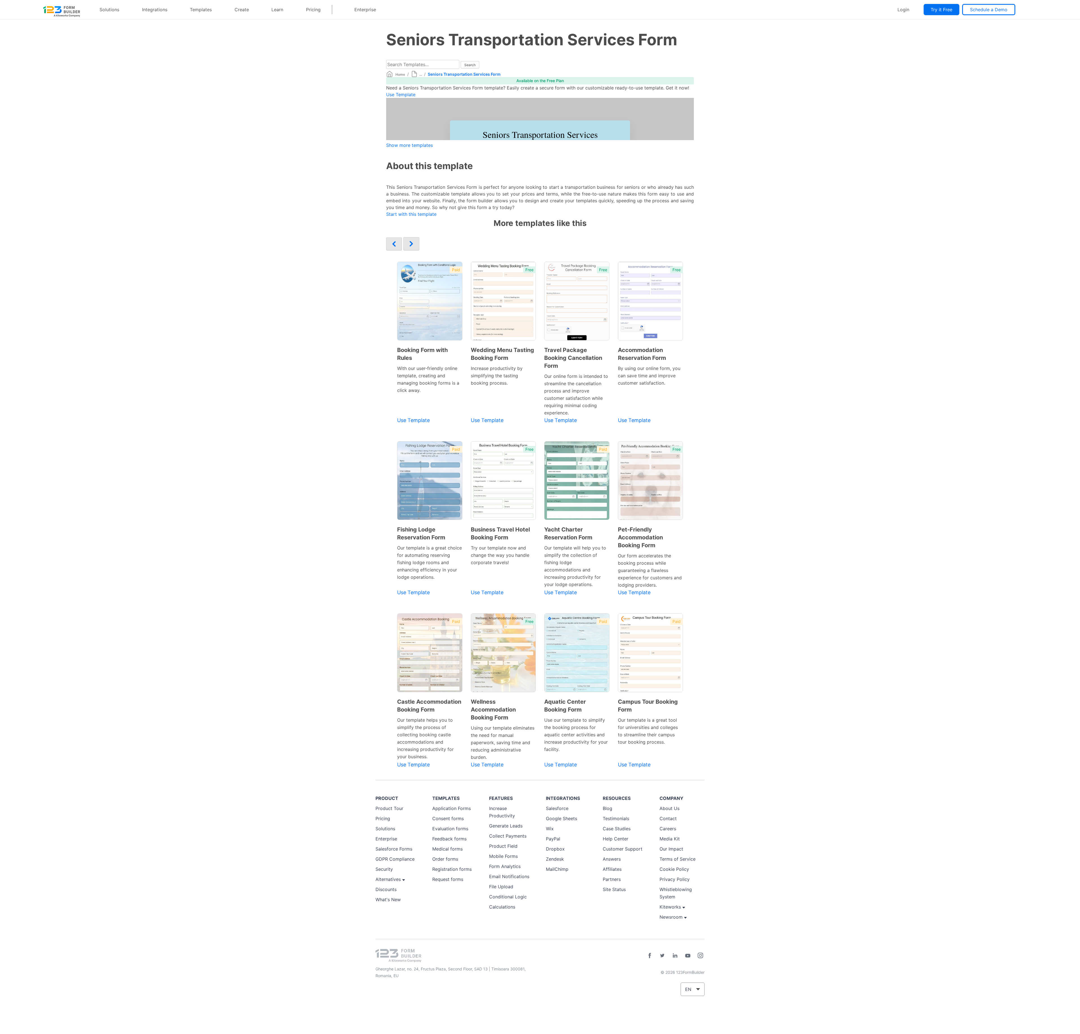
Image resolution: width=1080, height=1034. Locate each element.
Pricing (313, 9)
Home (400, 74)
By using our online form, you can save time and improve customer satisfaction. (649, 375)
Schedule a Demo (988, 9)
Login (903, 9)
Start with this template (411, 214)
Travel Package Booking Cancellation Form (573, 358)
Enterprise (365, 9)
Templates (201, 9)
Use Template (400, 94)
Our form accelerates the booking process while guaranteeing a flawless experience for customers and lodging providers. (650, 570)
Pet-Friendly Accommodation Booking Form (640, 537)
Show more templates (409, 145)
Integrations (154, 9)
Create (242, 9)
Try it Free (941, 9)
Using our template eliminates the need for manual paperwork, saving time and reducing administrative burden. (502, 742)
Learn (277, 9)
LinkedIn (675, 955)
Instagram (700, 955)
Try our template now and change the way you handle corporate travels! (500, 555)
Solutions (109, 9)
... (420, 74)
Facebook (649, 955)
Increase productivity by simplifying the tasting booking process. (497, 375)
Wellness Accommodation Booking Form (493, 709)
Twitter (662, 955)
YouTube (687, 955)
